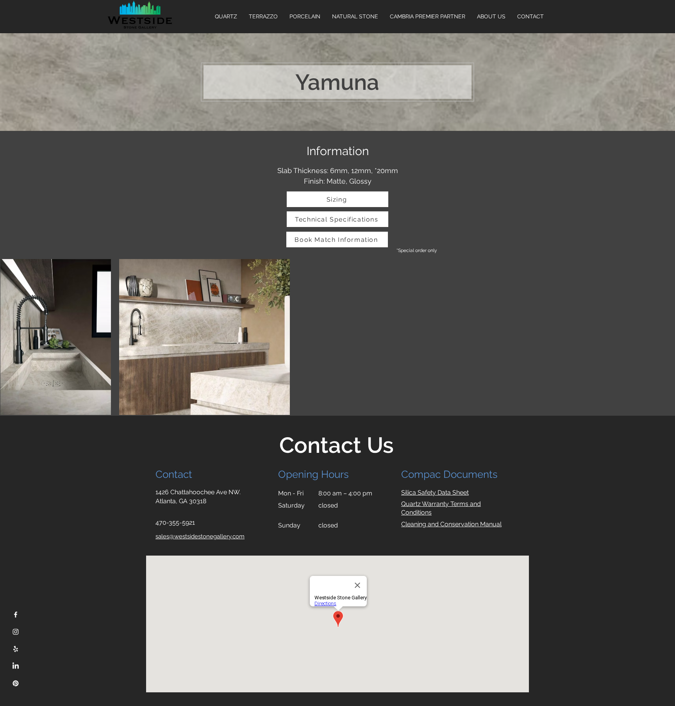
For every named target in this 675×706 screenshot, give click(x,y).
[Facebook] (16, 614)
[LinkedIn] (16, 666)
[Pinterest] (16, 683)
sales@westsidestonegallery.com (200, 536)
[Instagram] (16, 632)
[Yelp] (16, 649)
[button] (491, 16)
